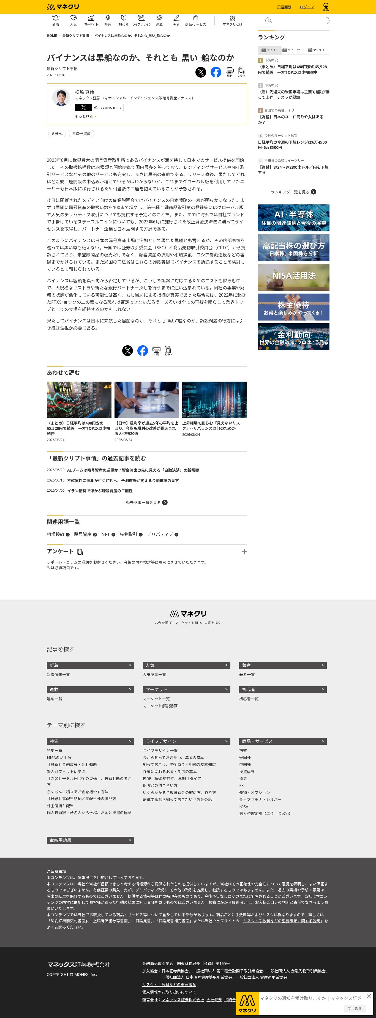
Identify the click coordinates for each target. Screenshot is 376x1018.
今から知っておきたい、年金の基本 (173, 757)
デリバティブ (160, 534)
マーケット (157, 689)
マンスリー (320, 50)
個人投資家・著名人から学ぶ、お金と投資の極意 (89, 812)
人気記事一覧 (154, 674)
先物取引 (128, 534)
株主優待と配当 (60, 805)
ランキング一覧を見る (290, 192)
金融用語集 (61, 840)
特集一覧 (54, 750)
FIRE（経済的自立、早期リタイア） (174, 778)
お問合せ (232, 999)
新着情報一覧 (58, 674)
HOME (52, 35)
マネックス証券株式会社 (183, 999)
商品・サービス (257, 741)
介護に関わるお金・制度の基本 (170, 771)
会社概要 (214, 999)
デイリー (272, 50)
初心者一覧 (248, 698)
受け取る (355, 1008)
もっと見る (84, 116)
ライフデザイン (161, 741)
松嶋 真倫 (84, 92)
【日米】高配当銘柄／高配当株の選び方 (81, 798)
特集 (54, 741)
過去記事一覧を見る (143, 502)
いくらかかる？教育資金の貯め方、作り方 (179, 792)
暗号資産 (83, 133)
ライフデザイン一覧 (160, 750)
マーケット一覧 (156, 698)
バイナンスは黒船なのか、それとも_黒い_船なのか (132, 35)
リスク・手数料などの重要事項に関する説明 (281, 920)
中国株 (245, 764)
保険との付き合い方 (160, 785)
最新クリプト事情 (75, 35)
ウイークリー (296, 50)
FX (241, 785)
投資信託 (247, 771)
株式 (58, 133)
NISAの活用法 (59, 757)
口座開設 (284, 6)
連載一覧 (54, 698)
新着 (54, 665)
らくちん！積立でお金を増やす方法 (77, 791)
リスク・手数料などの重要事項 (169, 984)
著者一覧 (247, 674)
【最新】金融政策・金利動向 (72, 764)
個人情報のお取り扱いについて (169, 992)
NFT (105, 534)
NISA (243, 806)
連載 (54, 689)
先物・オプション (254, 792)
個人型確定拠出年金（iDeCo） (266, 813)
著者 (246, 665)
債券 (243, 778)
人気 (150, 665)
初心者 (248, 689)
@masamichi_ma (107, 107)
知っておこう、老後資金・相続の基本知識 (179, 764)
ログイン (307, 6)
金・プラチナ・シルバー (260, 799)
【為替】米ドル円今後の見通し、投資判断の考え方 (89, 781)
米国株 (245, 757)
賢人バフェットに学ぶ (66, 771)
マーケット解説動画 (160, 705)
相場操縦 (55, 534)
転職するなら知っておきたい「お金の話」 (179, 799)
